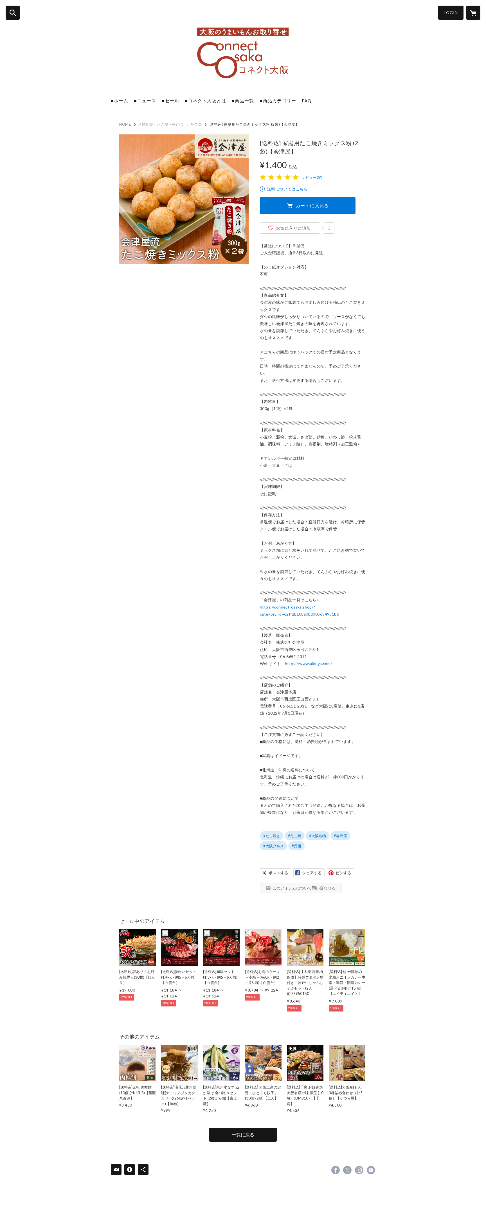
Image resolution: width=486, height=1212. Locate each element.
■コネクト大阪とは (205, 100)
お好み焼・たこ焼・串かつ (161, 124)
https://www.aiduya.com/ (308, 663)
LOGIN (451, 12)
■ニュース (145, 100)
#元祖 (296, 846)
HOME (125, 124)
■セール (170, 100)
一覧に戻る (243, 1134)
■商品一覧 (243, 100)
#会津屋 (340, 835)
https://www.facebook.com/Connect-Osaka (335, 1170)
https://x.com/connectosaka (347, 1170)
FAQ (307, 100)
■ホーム (119, 100)
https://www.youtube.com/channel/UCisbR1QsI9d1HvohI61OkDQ (371, 1170)
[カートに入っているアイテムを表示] (473, 13)
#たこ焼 (294, 835)
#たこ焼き (271, 835)
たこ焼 (196, 124)
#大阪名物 (317, 835)
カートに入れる (312, 205)
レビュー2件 (312, 177)
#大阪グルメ (273, 846)
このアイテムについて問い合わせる (304, 888)
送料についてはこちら (287, 188)
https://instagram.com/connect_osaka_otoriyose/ (359, 1170)
